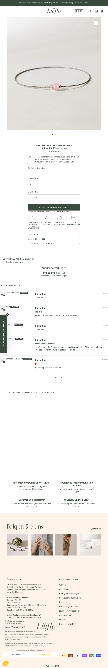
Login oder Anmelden (13, 262)
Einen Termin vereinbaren (69, 611)
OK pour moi (44, 655)
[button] (47, 148)
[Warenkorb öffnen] (96, 11)
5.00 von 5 (60, 273)
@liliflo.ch (96, 528)
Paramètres (16, 655)
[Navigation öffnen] (5, 11)
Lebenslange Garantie (68, 607)
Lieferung (63, 602)
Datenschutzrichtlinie (68, 624)
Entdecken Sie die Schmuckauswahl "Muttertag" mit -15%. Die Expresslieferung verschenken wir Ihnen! (54, 3)
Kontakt (62, 620)
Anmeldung (64, 589)
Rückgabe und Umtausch (70, 598)
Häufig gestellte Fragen (69, 593)
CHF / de (79, 11)
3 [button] (55, 377)
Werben (62, 585)
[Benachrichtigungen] (91, 11)
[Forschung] (86, 11)
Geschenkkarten (66, 615)
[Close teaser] (7, 314)
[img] (40, 294)
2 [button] (50, 377)
